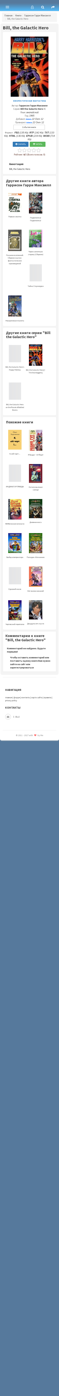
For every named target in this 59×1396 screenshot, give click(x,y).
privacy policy (11, 700)
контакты (25, 697)
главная (8, 697)
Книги (18, 15)
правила (47, 697)
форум (17, 697)
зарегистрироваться (22, 667)
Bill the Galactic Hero (31, 108)
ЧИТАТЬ (38, 144)
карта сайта (36, 697)
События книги (29, 127)
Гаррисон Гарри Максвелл (37, 15)
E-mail (16, 716)
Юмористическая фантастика (29, 101)
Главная (8, 15)
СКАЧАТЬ (21, 144)
